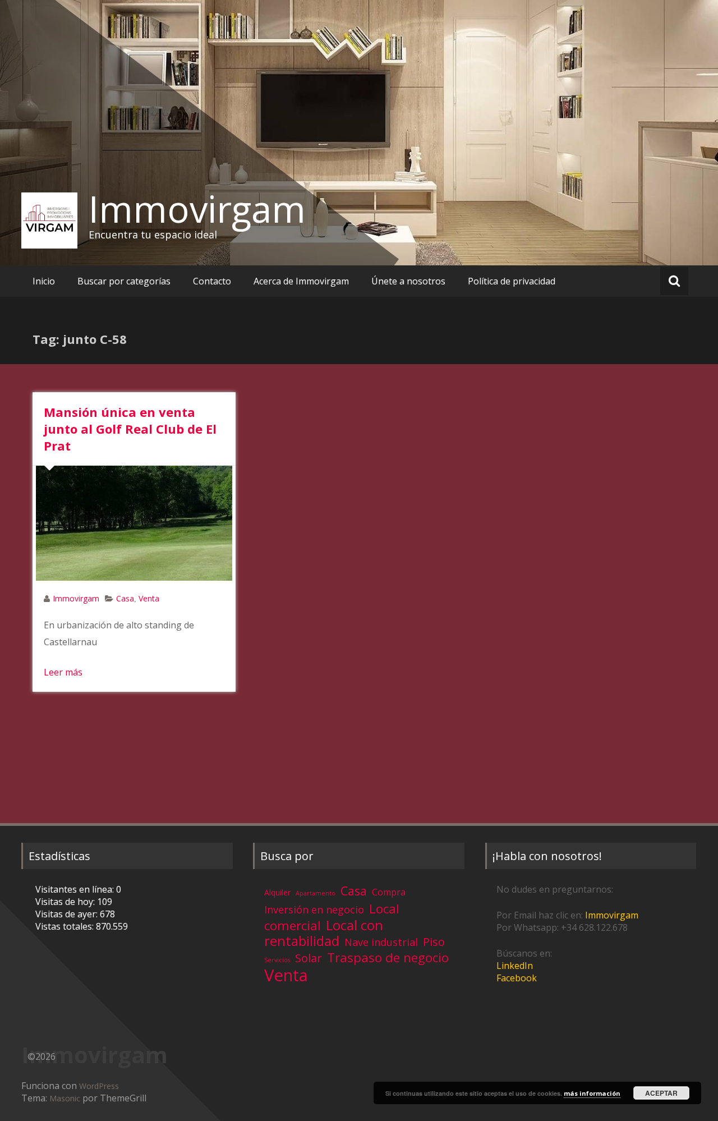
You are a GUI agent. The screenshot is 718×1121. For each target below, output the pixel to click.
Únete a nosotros (408, 281)
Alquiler (277, 892)
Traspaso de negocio (388, 957)
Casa (125, 598)
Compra (389, 892)
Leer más (63, 672)
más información (592, 1093)
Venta (149, 598)
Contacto (212, 281)
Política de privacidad (511, 281)
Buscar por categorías (124, 281)
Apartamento (315, 893)
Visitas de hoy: (66, 901)
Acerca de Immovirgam (301, 281)
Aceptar (661, 1093)
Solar (308, 958)
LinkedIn (514, 965)
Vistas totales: (65, 926)
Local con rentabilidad (323, 933)
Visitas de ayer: (67, 914)
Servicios (277, 960)
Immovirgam (197, 208)
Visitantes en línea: (75, 889)
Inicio (44, 281)
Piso (434, 941)
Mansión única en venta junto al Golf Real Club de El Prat (130, 428)
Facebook (516, 978)
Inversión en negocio (314, 909)
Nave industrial (381, 942)
